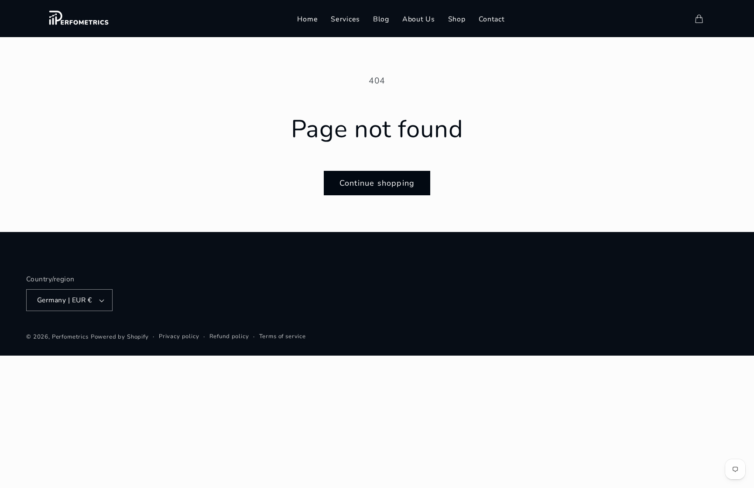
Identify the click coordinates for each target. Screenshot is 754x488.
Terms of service (282, 336)
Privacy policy (179, 336)
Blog (381, 19)
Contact (492, 19)
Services (345, 19)
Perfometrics (70, 337)
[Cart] (699, 19)
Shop (457, 19)
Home (307, 19)
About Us (418, 19)
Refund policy (229, 336)
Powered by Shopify (120, 337)
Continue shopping (377, 183)
